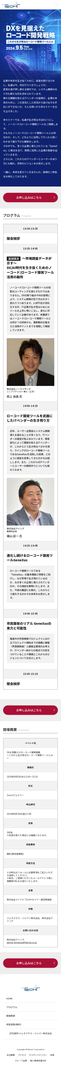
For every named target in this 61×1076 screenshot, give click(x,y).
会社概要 (11, 1054)
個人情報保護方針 (38, 1060)
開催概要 (10, 1015)
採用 (52, 1054)
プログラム (11, 1007)
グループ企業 (21, 1060)
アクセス (22, 1054)
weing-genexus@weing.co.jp (22, 942)
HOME (9, 998)
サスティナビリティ (38, 1054)
